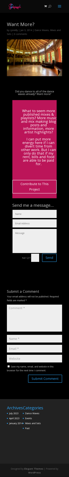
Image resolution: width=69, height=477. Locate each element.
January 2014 (16, 423)
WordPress (34, 472)
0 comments (20, 34)
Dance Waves (41, 30)
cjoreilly (14, 30)
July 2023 (13, 413)
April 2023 (14, 418)
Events (28, 418)
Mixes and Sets (33, 423)
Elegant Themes (33, 468)
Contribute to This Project (35, 187)
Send (49, 257)
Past (27, 428)
